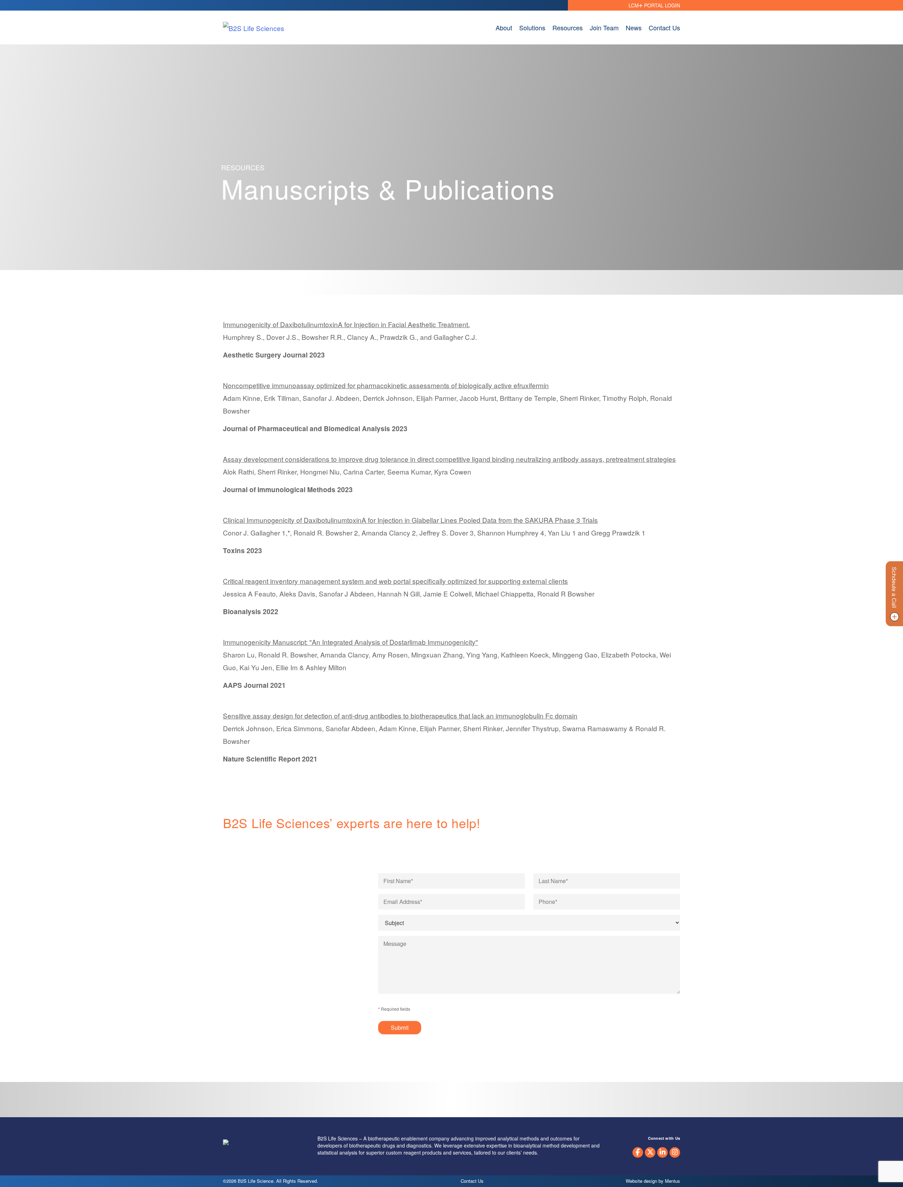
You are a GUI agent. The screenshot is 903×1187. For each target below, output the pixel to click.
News (634, 27)
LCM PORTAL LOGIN (654, 5)
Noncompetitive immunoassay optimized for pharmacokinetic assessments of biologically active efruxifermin (386, 385)
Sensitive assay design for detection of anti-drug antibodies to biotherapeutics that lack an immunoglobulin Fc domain (400, 715)
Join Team (604, 27)
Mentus (672, 1181)
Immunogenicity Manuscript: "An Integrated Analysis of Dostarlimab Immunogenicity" (350, 642)
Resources (567, 27)
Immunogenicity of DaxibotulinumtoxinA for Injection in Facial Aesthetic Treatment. (346, 324)
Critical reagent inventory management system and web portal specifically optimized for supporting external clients (395, 581)
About (504, 27)
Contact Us (664, 27)
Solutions (532, 27)
